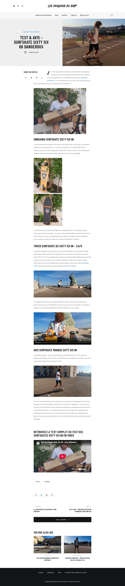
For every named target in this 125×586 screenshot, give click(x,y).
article (38, 481)
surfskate (47, 481)
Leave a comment (61, 519)
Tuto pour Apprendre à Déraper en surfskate (47, 559)
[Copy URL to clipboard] (42, 77)
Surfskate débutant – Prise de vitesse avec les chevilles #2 (77, 559)
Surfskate (26, 32)
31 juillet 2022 (47, 555)
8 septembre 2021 (77, 555)
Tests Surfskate (35, 32)
